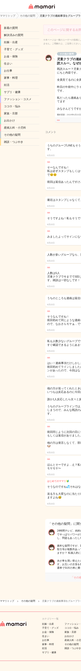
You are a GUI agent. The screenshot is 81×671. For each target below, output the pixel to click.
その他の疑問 (12, 134)
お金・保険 (11, 56)
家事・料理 (11, 77)
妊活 (6, 84)
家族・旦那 (11, 113)
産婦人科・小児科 (15, 127)
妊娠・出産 (11, 42)
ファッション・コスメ (17, 99)
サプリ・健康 (12, 92)
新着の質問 (11, 27)
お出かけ (9, 120)
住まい (8, 63)
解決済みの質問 (13, 35)
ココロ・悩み (12, 106)
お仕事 (8, 70)
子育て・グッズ (13, 49)
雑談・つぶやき (13, 141)
